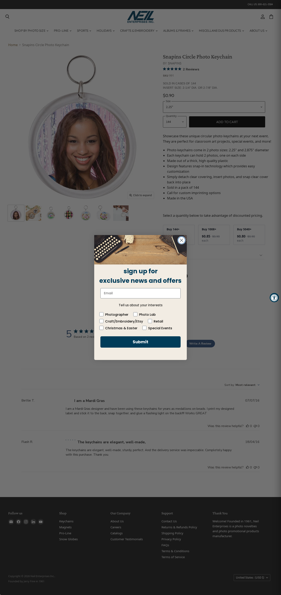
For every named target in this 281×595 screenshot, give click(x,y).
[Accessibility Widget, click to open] (274, 297)
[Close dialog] (181, 240)
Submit (140, 342)
